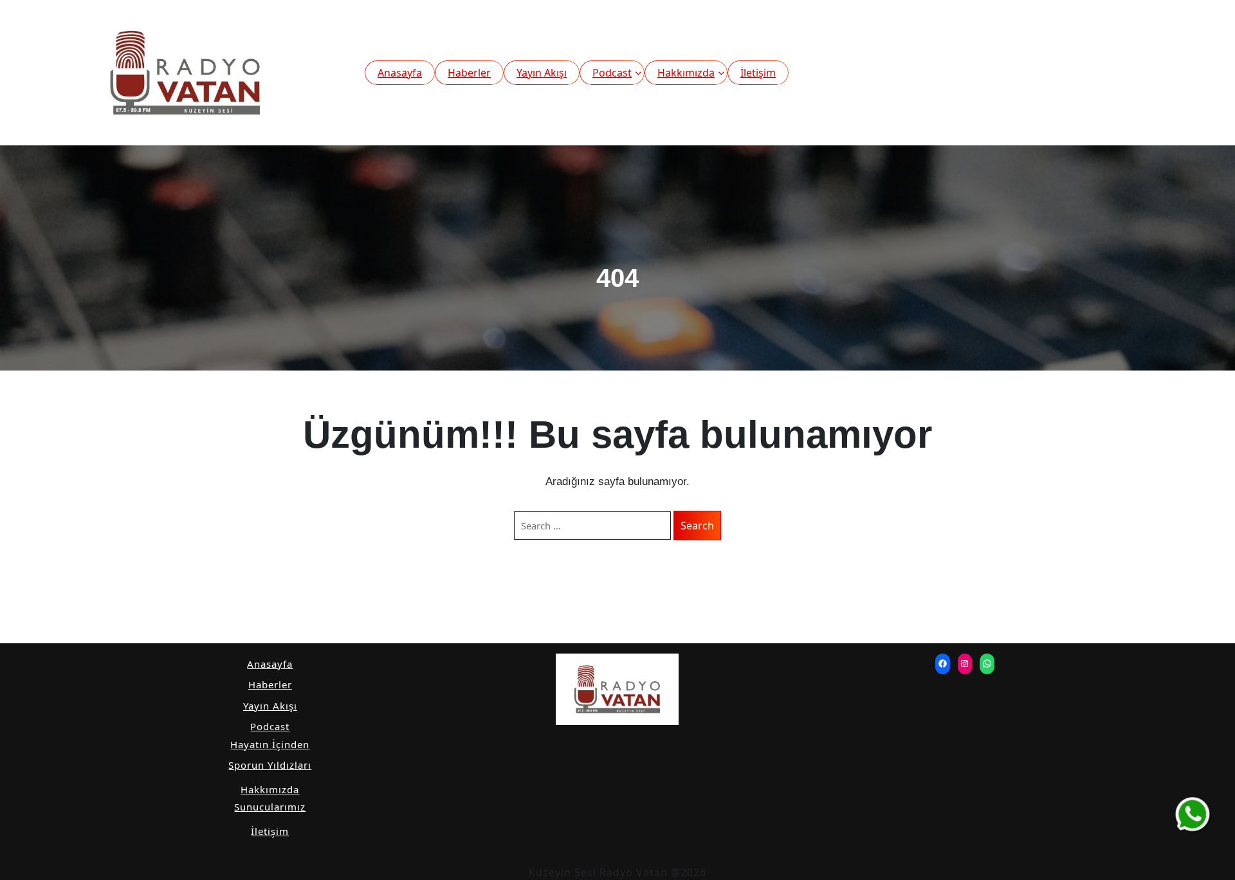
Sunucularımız (270, 806)
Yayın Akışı (542, 73)
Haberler (469, 73)
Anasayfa (400, 73)
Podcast (612, 73)
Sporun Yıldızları (269, 764)
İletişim (758, 73)
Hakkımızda (686, 73)
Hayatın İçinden (269, 744)
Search (697, 525)
